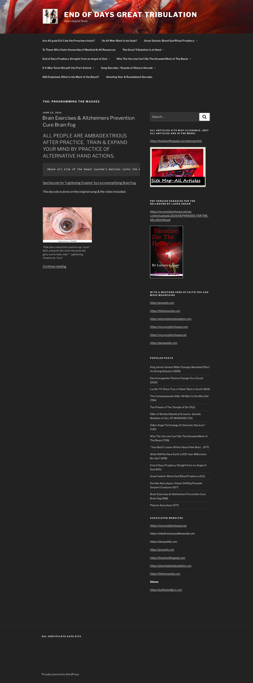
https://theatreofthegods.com (167, 557)
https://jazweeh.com (162, 302)
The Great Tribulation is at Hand (141, 49)
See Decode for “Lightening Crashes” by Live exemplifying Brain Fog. (89, 183)
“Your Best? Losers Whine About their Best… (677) (179, 447)
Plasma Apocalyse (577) (164, 505)
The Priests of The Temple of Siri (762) (172, 407)
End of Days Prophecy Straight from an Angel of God (74, 58)
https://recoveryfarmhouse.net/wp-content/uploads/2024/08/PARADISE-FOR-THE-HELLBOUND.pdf (179, 215)
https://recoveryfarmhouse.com (169, 326)
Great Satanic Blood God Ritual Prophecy (169, 40)
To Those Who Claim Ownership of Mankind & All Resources (78, 49)
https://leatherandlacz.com (166, 589)
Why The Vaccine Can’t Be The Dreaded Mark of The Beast (152, 58)
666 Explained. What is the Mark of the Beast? (70, 76)
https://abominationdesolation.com (171, 318)
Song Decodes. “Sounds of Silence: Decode (127, 67)
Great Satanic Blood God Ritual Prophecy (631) (177, 476)
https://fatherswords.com (165, 310)
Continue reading (54, 266)
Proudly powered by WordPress (60, 674)
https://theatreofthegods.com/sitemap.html (176, 140)
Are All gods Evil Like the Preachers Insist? (68, 40)
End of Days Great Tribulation (130, 15)
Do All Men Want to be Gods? (119, 40)
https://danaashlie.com (163, 342)
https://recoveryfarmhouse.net (168, 334)
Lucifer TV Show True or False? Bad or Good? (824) (180, 389)
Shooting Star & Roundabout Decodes (129, 76)
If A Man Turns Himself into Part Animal (66, 67)
